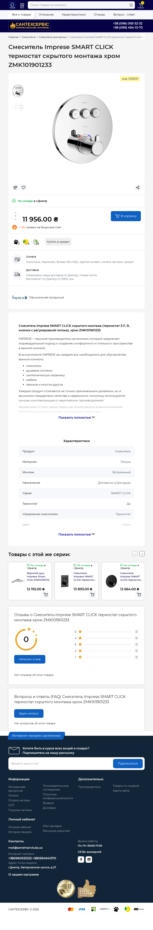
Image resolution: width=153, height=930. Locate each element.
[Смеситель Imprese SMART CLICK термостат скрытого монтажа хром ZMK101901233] (82, 129)
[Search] (131, 5)
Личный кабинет (19, 827)
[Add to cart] (45, 594)
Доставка (49, 808)
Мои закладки (52, 826)
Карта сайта (121, 790)
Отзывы (99, 14)
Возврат (48, 803)
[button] (135, 553)
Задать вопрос (29, 713)
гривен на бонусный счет (40, 227)
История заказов (20, 832)
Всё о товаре (21, 14)
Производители (89, 787)
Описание (46, 14)
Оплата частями (19, 800)
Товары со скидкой (126, 786)
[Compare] (15, 187)
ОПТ (11, 805)
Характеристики (74, 14)
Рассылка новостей (56, 831)
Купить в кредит (58, 241)
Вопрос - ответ (124, 14)
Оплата (13, 795)
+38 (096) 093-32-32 (127, 23)
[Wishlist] (23, 187)
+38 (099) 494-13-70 (128, 27)
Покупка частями (20, 810)
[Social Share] (138, 187)
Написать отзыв (30, 659)
